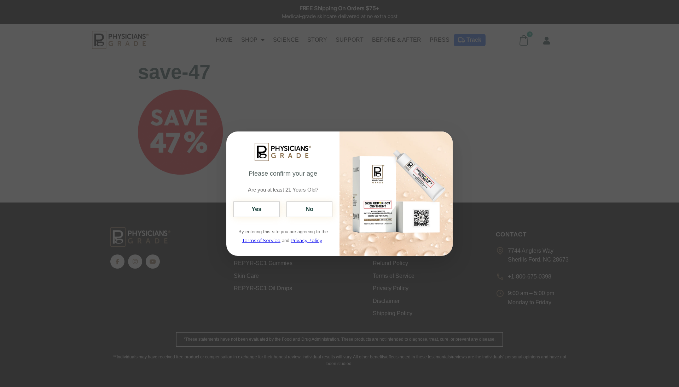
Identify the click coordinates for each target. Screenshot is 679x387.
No (309, 209)
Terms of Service (261, 240)
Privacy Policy (306, 240)
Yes (256, 209)
